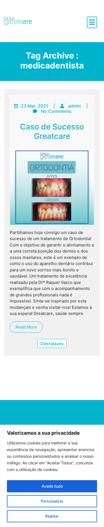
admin (74, 106)
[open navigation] (92, 22)
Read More (26, 327)
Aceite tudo (52, 486)
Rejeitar (52, 516)
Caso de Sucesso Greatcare (52, 131)
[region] (52, 476)
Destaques (52, 343)
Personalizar (52, 501)
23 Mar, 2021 (34, 106)
